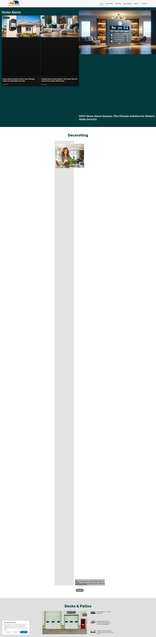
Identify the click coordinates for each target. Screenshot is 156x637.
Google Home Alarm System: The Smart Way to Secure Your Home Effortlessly (59, 80)
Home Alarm (109, 3)
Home (101, 3)
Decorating (118, 3)
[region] (15, 628)
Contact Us (144, 3)
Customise (8, 632)
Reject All (16, 632)
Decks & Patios (128, 3)
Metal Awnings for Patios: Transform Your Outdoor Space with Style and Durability (104, 623)
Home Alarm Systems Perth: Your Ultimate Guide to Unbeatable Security (19, 80)
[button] (54, 362)
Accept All (24, 632)
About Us (136, 3)
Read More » (5, 84)
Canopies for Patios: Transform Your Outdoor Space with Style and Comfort (105, 632)
